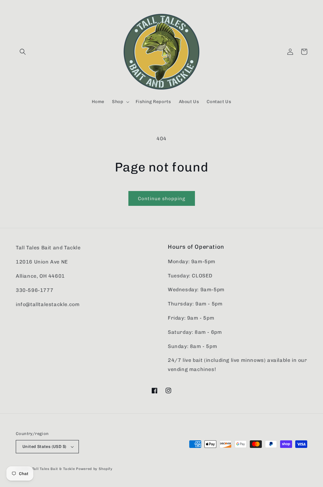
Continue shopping (161, 198)
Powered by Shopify (94, 469)
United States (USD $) (44, 446)
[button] (23, 52)
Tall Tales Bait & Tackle (53, 469)
